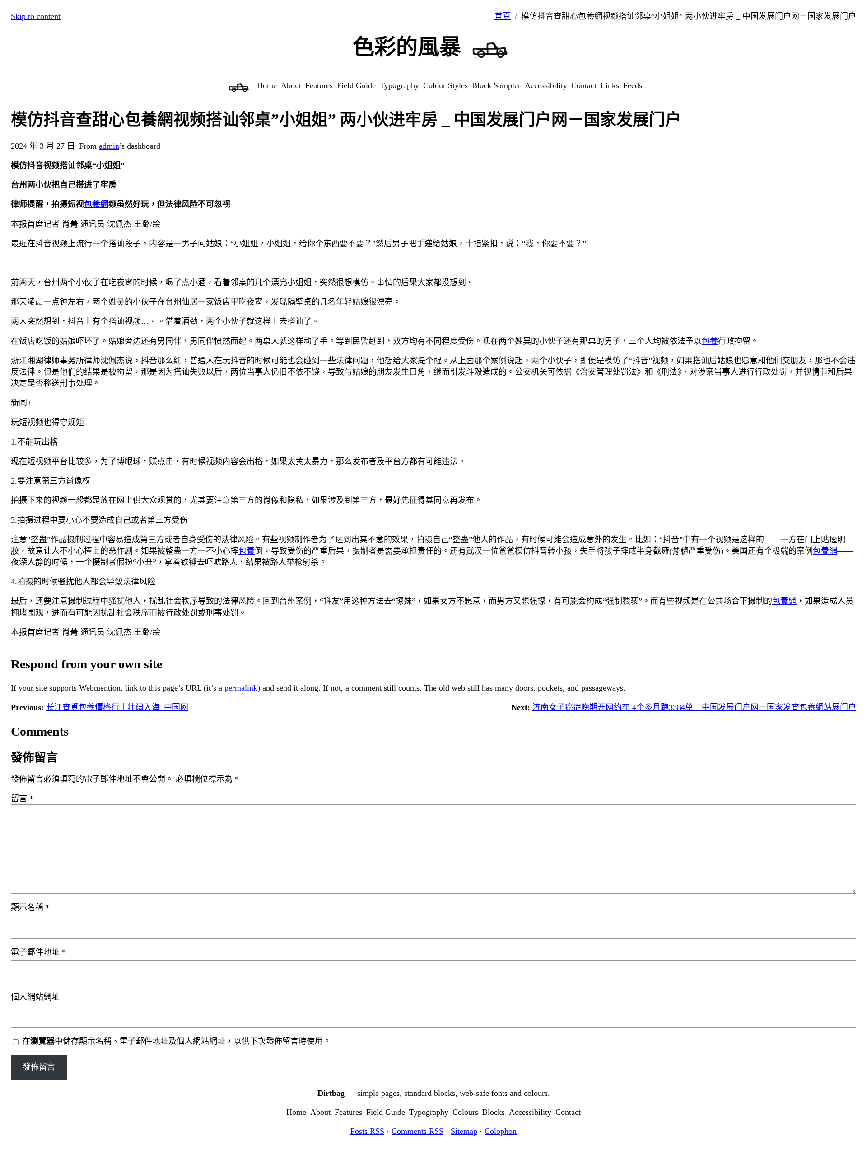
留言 (22, 798)
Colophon (501, 1131)
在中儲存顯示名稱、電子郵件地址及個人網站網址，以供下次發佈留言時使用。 (176, 1041)
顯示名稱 (30, 907)
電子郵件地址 (38, 952)
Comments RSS (417, 1131)
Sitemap (464, 1131)
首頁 (502, 16)
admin (109, 145)
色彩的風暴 (407, 47)
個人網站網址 (35, 996)
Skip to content (36, 16)
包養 (710, 341)
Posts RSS (367, 1131)
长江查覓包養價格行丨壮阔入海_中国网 (117, 707)
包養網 (96, 204)
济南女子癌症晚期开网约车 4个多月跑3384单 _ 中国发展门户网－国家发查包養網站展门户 (694, 707)
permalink (240, 687)
